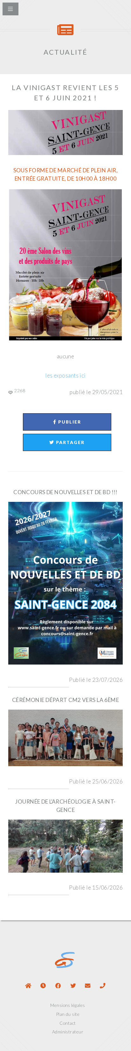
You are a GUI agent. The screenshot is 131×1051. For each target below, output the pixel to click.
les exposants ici (65, 375)
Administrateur (67, 1031)
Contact (67, 1023)
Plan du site (67, 1014)
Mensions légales (67, 1005)
